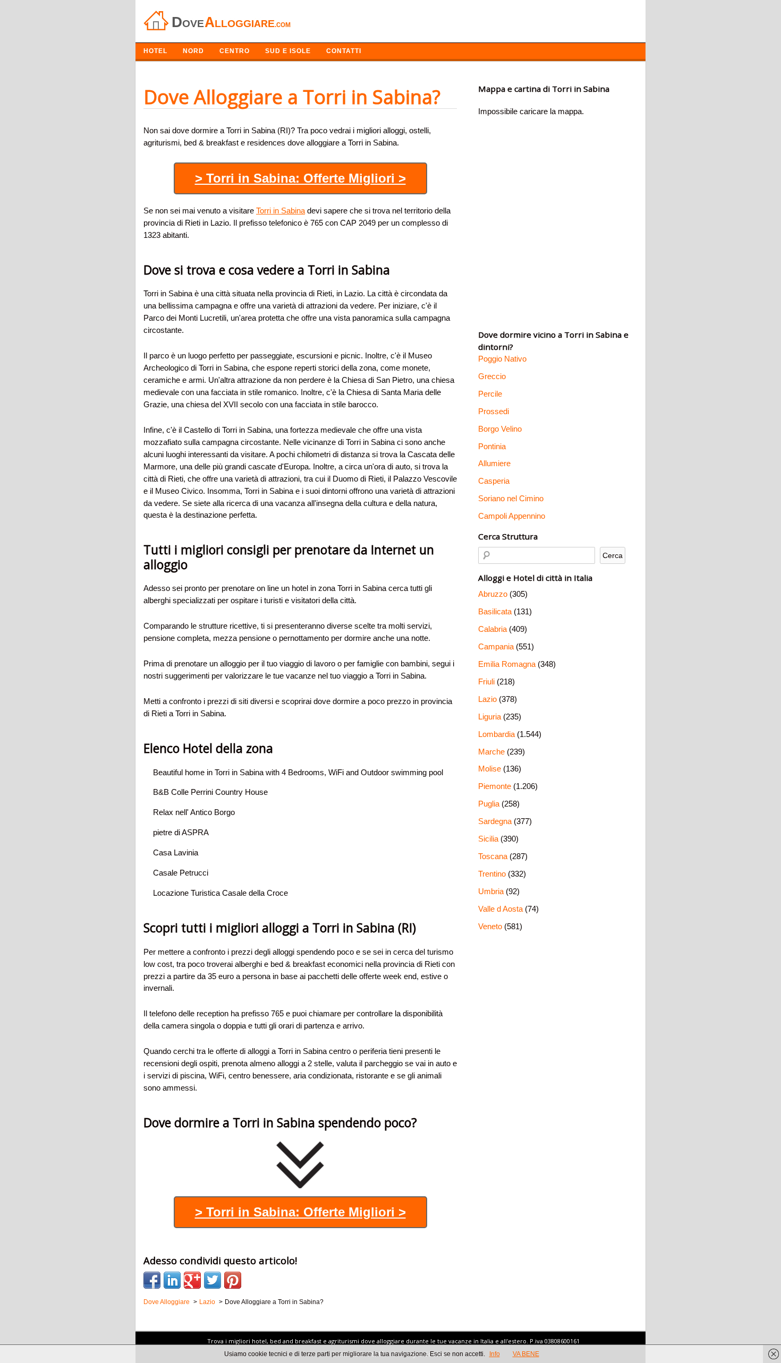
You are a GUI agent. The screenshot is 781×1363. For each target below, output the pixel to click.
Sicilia (488, 838)
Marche (491, 751)
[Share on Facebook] (151, 1280)
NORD (193, 51)
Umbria (491, 891)
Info (494, 1354)
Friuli (486, 681)
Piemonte (494, 786)
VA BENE (526, 1354)
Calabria (492, 628)
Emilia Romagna (507, 663)
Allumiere (494, 463)
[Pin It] (232, 1280)
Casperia (494, 480)
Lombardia (496, 734)
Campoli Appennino (511, 515)
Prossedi (493, 411)
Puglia (488, 803)
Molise (489, 768)
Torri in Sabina (280, 210)
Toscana (492, 856)
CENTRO (234, 51)
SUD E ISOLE (288, 51)
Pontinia (492, 446)
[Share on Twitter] (212, 1280)
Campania (496, 646)
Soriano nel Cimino (511, 498)
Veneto (490, 926)
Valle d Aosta (500, 908)
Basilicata (495, 611)
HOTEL (155, 51)
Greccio (492, 376)
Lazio (487, 699)
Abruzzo (492, 593)
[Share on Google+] (192, 1280)
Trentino (492, 873)
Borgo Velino (500, 428)
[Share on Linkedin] (172, 1280)
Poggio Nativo (502, 358)
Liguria (489, 716)
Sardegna (495, 821)
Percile (490, 393)
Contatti (343, 51)
